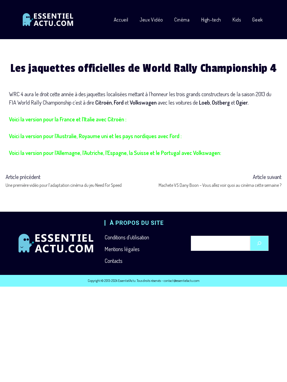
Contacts (113, 260)
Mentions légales (122, 249)
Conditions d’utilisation (127, 237)
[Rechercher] (259, 243)
